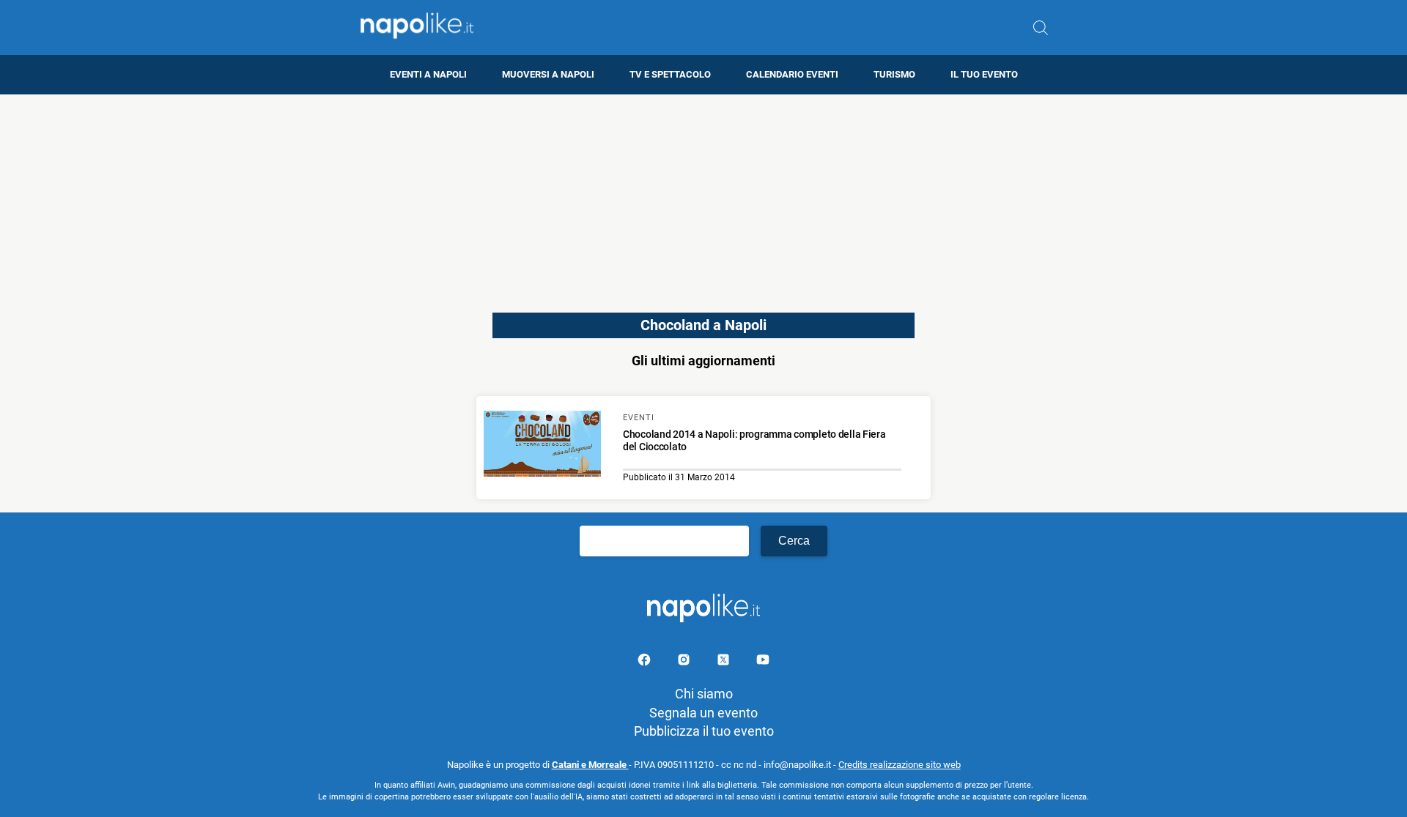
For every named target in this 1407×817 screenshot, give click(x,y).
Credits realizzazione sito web (899, 764)
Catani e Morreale (590, 764)
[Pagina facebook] (645, 662)
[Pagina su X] (725, 662)
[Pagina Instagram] (685, 662)
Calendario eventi (792, 74)
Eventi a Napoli (428, 74)
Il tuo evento (984, 74)
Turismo (894, 74)
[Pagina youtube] (763, 662)
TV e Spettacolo (670, 74)
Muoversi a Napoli (548, 74)
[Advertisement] (703, 196)
